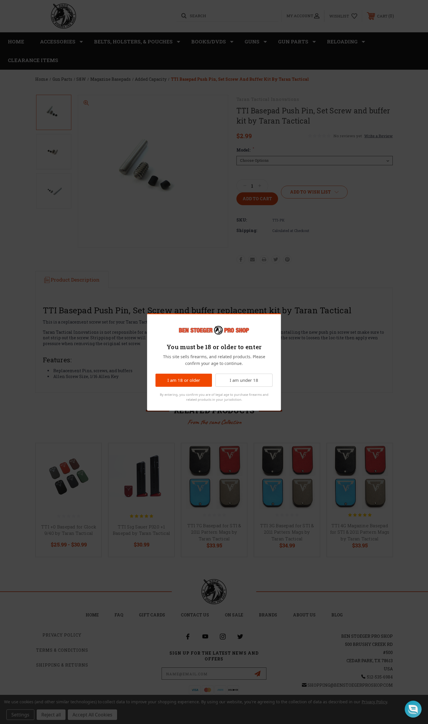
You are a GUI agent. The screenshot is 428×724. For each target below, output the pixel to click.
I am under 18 (244, 380)
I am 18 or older (183, 380)
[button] (413, 709)
